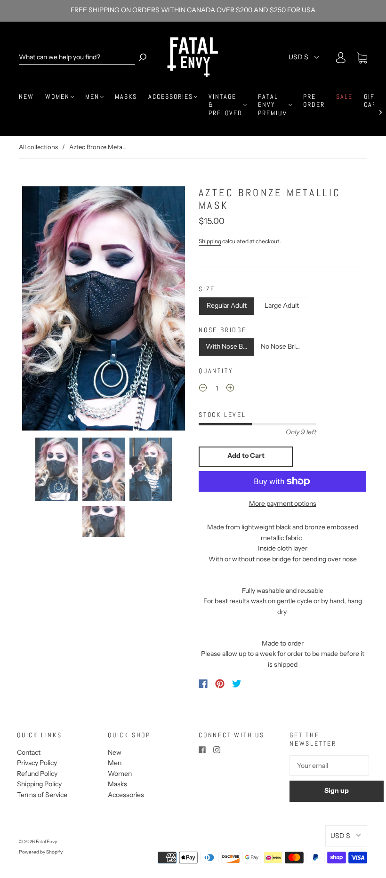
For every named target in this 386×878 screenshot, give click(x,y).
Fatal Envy (46, 841)
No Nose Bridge (284, 346)
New (26, 97)
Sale (344, 97)
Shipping (210, 241)
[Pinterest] (219, 683)
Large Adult (282, 305)
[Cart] (362, 58)
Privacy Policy (37, 762)
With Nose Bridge (230, 346)
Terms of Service (42, 794)
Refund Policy (37, 773)
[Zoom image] (103, 308)
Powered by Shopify (41, 852)
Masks (126, 97)
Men (92, 97)
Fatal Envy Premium (273, 105)
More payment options (282, 503)
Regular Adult (227, 305)
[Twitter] (236, 683)
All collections (38, 147)
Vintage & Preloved (225, 105)
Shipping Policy (39, 784)
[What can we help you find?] (77, 57)
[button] (36, 308)
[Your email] (329, 765)
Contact (28, 752)
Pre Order (314, 101)
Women (57, 97)
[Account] (341, 58)
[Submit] (143, 57)
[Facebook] (203, 683)
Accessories (170, 97)
